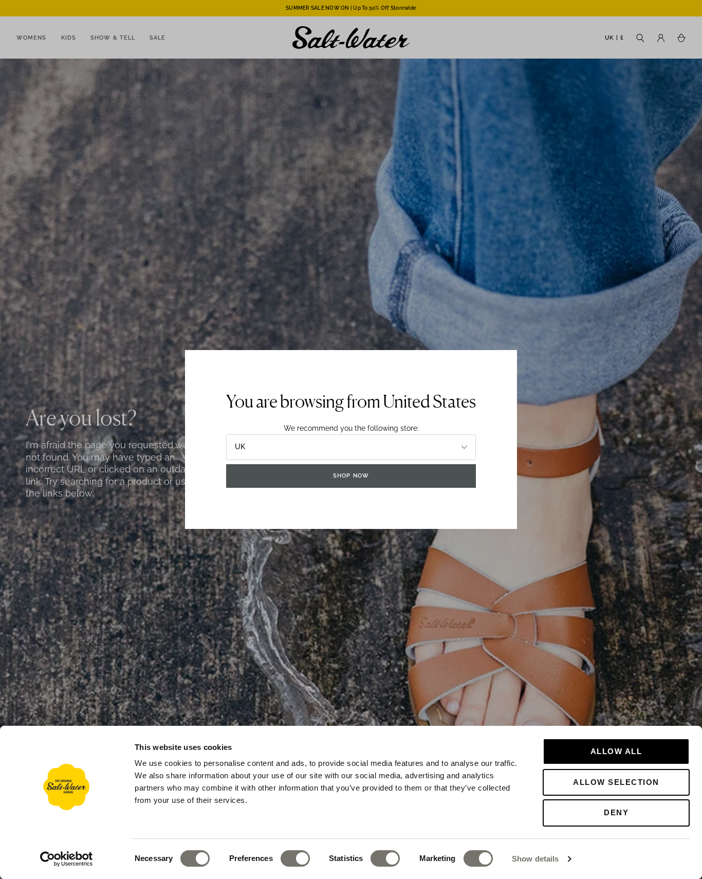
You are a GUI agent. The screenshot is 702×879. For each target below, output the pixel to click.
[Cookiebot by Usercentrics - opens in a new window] (67, 859)
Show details (535, 858)
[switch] (295, 858)
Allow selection (616, 782)
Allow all (616, 751)
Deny (616, 812)
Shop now (351, 475)
